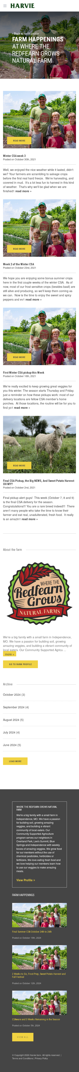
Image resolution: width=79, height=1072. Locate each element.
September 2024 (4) (16, 707)
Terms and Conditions (22, 1058)
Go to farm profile (20, 664)
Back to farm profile (26, 33)
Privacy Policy (41, 1058)
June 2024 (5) (12, 745)
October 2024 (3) (14, 694)
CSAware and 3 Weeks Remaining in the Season (36, 1019)
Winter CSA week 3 (14, 155)
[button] (15, 761)
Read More (19, 140)
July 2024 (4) (11, 732)
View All (23, 1037)
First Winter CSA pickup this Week (23, 372)
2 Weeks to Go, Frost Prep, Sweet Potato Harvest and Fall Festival (39, 975)
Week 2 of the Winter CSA (18, 264)
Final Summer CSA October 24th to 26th (32, 931)
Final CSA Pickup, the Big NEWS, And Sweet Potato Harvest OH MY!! (38, 482)
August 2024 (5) (13, 720)
